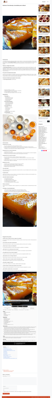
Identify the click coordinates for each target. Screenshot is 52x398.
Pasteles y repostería (41, 139)
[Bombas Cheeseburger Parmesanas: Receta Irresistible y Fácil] (44, 60)
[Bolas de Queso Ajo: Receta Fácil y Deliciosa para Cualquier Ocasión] (44, 113)
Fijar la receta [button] (20, 306)
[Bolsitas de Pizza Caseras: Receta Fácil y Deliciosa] (44, 81)
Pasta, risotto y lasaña (41, 138)
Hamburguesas (40, 133)
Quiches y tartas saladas (41, 143)
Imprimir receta (15, 306)
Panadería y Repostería (41, 137)
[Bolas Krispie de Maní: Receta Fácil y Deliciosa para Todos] (44, 92)
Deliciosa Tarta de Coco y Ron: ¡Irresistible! (8, 370)
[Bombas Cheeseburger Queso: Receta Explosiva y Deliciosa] (44, 39)
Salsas (39, 145)
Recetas (43, 1)
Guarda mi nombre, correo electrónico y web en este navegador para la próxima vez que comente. (17, 391)
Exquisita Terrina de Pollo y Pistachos (8, 371)
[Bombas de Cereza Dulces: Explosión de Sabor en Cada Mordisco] (44, 18)
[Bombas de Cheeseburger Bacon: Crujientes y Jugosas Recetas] (44, 8)
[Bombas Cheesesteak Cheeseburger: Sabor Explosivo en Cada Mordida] (44, 29)
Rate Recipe (25, 306)
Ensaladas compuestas (41, 130)
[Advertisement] (20, 11)
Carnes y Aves (40, 126)
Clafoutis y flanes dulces (41, 127)
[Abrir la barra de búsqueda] (48, 2)
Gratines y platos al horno (42, 132)
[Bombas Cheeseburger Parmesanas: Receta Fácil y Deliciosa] (44, 50)
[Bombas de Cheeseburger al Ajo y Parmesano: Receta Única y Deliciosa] (44, 71)
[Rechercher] (48, 121)
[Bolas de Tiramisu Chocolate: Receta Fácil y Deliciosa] (44, 102)
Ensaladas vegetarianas (41, 131)
